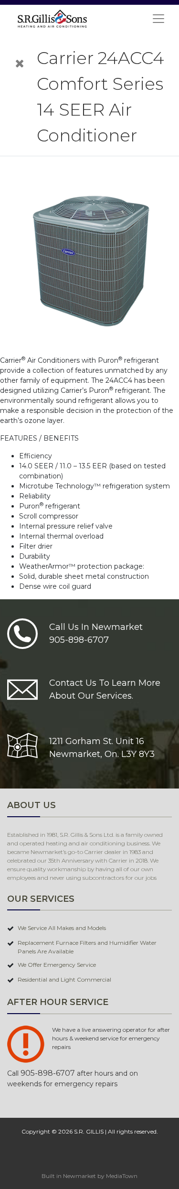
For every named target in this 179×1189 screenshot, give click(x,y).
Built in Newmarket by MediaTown (89, 1175)
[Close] (20, 63)
